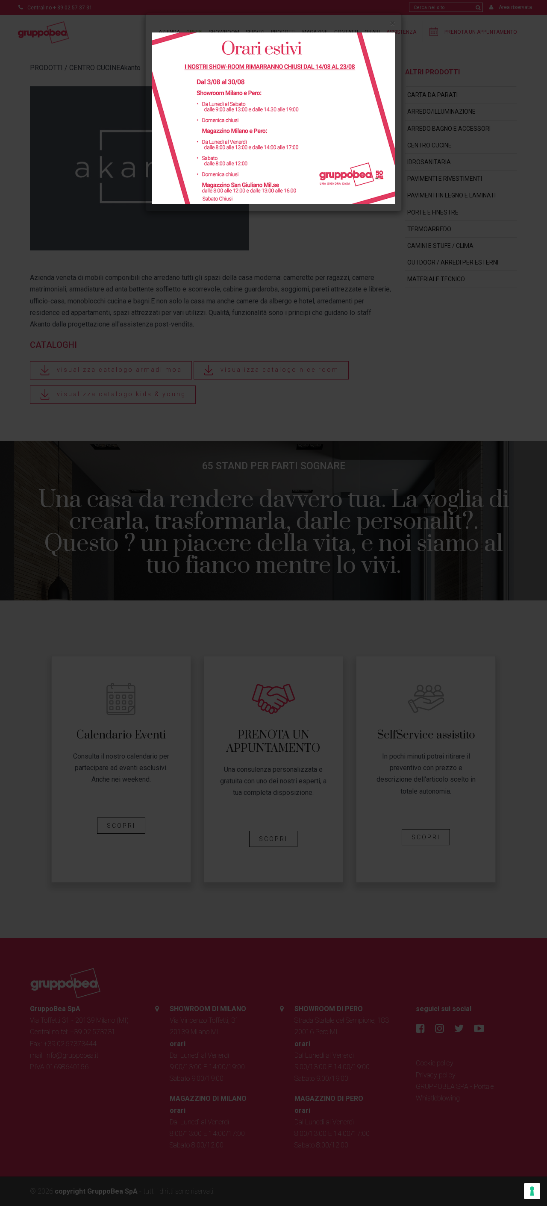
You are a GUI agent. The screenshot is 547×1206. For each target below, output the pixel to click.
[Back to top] (523, 1182)
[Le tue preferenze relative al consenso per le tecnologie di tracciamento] (532, 1191)
